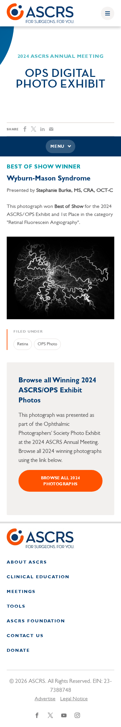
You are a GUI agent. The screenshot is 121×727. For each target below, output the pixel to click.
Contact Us (25, 636)
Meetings (21, 592)
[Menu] (107, 13)
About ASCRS (27, 562)
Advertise (45, 699)
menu (57, 147)
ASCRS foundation (36, 621)
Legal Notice (74, 699)
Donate (18, 650)
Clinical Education (38, 577)
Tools (16, 606)
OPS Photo (47, 344)
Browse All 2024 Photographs (60, 481)
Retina (22, 344)
